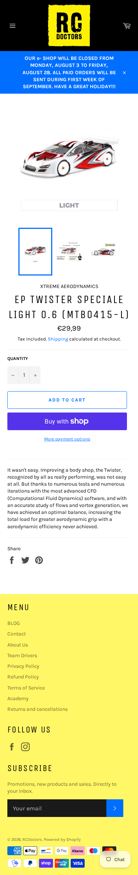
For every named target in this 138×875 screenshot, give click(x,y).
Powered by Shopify (62, 839)
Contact (16, 634)
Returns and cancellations (37, 709)
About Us (17, 645)
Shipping (58, 339)
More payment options (67, 439)
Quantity (17, 358)
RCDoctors (32, 839)
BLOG (13, 623)
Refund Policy (23, 677)
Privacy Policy (23, 666)
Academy (18, 698)
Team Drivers (22, 655)
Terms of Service (26, 688)
